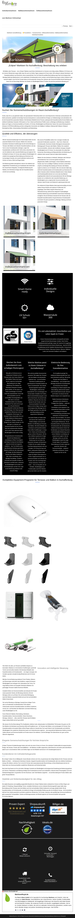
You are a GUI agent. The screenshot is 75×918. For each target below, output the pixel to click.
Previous (65, 26)
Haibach (60, 126)
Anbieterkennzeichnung (39, 916)
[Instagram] (20, 910)
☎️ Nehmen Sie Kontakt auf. (10, 891)
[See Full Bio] (59, 907)
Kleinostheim (24, 128)
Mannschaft (31, 916)
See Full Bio (54, 907)
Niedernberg (33, 128)
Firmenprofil (63, 916)
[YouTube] (22, 910)
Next (70, 26)
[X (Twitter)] (18, 910)
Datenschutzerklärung (48, 916)
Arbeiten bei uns (57, 916)
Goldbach (47, 126)
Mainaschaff (54, 126)
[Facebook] (16, 910)
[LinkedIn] (24, 910)
